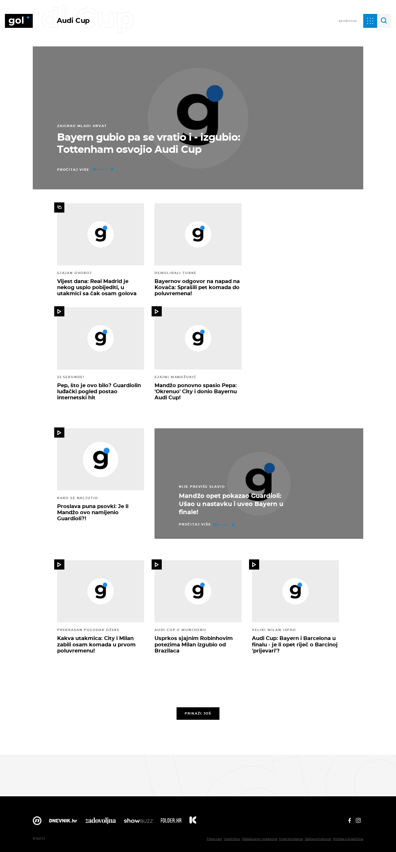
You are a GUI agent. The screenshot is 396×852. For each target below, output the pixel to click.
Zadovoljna (100, 822)
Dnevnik (63, 822)
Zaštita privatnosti (318, 839)
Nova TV (37, 822)
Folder (171, 822)
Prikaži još (198, 713)
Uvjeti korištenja (291, 839)
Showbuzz (138, 822)
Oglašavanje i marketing (259, 839)
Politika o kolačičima (348, 839)
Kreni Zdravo (192, 822)
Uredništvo (232, 839)
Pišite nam (214, 839)
